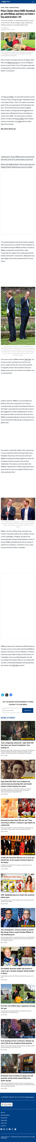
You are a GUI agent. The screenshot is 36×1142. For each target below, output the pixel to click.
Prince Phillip (19, 119)
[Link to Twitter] (7, 1129)
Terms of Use (4, 1123)
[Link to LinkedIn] (15, 1129)
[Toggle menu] (33, 2)
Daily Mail (27, 359)
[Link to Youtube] (9, 1129)
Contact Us (3, 1125)
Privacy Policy (4, 1117)
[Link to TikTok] (12, 1129)
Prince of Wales (9, 97)
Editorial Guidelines (5, 1115)
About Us (3, 1112)
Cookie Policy (4, 1120)
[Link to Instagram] (4, 1129)
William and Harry (13, 62)
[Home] (5, 1)
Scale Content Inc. (30, 1097)
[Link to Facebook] (1, 1129)
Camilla (18, 121)
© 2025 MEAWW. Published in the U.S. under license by (13, 1097)
